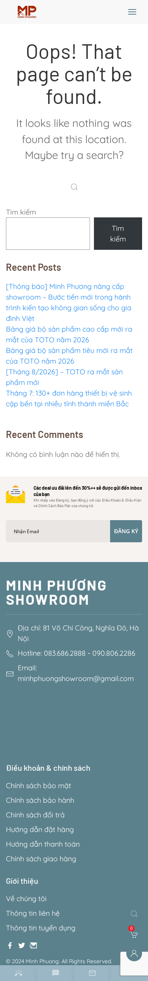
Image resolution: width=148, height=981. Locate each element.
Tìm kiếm (21, 212)
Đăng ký (126, 531)
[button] (132, 12)
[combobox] (76, 187)
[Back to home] (27, 12)
